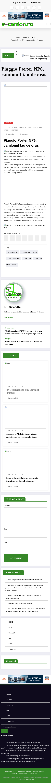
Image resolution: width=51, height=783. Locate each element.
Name (5, 529)
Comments (7, 506)
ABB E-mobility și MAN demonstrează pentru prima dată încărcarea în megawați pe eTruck (23, 332)
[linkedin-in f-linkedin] (39, 8)
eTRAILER (11, 633)
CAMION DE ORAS (20, 127)
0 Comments (23, 134)
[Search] (49, 24)
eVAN (9, 638)
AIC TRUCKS (10, 127)
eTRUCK (11, 627)
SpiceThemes (30, 779)
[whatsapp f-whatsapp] (34, 8)
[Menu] (41, 24)
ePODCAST (12, 649)
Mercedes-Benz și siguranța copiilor (20, 603)
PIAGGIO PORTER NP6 (11, 130)
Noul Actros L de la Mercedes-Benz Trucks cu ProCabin (23, 343)
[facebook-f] (11, 8)
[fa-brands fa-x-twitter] (28, 8)
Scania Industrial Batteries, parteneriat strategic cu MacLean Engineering (22, 479)
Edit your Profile (36, 312)
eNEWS (8, 123)
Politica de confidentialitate (19, 774)
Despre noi (33, 774)
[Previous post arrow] (45, 331)
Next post (8, 338)
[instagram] (17, 8)
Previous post (9, 328)
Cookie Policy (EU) (9, 771)
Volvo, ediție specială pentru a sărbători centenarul (22, 391)
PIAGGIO (40, 127)
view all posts (8, 317)
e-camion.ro (10, 134)
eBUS (10, 644)
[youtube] (23, 8)
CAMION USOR (31, 127)
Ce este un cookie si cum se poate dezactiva (31, 771)
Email (5, 542)
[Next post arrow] (45, 342)
